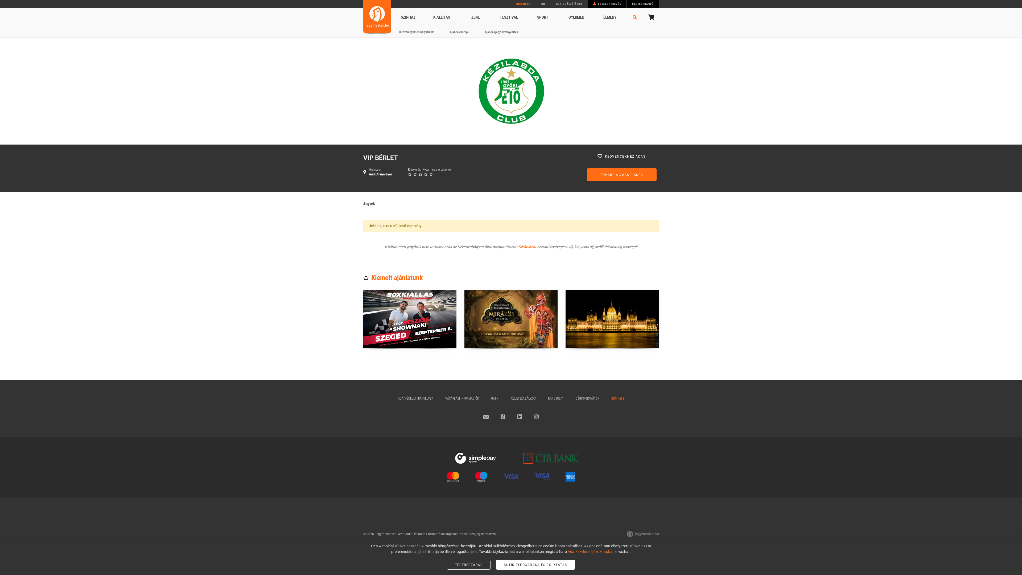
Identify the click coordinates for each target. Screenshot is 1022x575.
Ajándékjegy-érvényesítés (501, 32)
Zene (475, 17)
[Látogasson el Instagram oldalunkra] (536, 417)
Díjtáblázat (527, 247)
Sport (542, 17)
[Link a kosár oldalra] (650, 17)
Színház (408, 17)
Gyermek (576, 17)
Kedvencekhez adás (625, 156)
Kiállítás (441, 17)
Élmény (609, 17)
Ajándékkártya (459, 32)
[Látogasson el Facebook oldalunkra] (503, 417)
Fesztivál (509, 17)
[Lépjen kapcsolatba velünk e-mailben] (486, 417)
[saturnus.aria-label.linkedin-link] (519, 417)
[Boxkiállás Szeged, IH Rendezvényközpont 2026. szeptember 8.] (409, 319)
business (523, 3)
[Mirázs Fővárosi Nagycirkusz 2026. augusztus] (511, 319)
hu (543, 4)
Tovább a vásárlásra (621, 175)
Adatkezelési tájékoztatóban (591, 551)
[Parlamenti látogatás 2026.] (612, 319)
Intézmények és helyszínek (416, 32)
